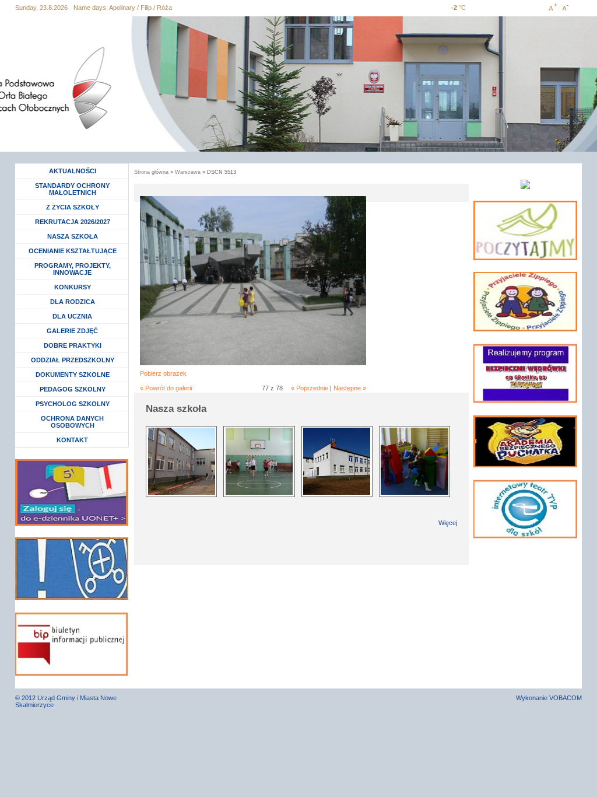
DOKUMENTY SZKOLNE (73, 374)
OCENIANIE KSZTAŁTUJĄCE (73, 250)
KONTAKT (72, 439)
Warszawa (188, 172)
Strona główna (151, 172)
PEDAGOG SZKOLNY (73, 389)
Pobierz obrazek (163, 373)
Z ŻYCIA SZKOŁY (72, 207)
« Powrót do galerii (166, 387)
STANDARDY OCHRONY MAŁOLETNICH (72, 189)
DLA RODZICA (72, 301)
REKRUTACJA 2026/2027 (72, 221)
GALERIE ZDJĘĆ (72, 330)
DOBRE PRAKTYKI (72, 345)
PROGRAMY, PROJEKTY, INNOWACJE (72, 269)
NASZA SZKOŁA (72, 236)
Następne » (349, 387)
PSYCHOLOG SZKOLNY (73, 403)
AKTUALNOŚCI (72, 170)
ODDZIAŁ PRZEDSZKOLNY (72, 359)
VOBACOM (565, 697)
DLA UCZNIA (73, 316)
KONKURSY (75, 287)
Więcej (447, 522)
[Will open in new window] (525, 230)
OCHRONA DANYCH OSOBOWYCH (72, 422)
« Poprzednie (309, 387)
